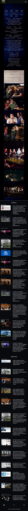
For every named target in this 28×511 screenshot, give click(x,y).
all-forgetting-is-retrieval (14, 49)
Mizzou (9, 27)
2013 (16, 15)
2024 (6, 10)
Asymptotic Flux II (14, 60)
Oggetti (18, 65)
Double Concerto (14, 61)
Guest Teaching (14, 36)
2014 (11, 15)
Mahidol (20, 38)
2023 (11, 10)
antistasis (10, 65)
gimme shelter (14, 54)
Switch (8, 18)
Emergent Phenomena (14, 42)
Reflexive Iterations (14, 50)
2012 (21, 15)
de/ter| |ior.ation (14, 64)
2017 (21, 12)
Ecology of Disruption (14, 40)
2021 (22, 10)
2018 (16, 12)
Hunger (11, 53)
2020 (6, 12)
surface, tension (14, 47)
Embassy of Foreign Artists (14, 31)
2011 (11, 16)
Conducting (18, 35)
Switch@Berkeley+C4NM (14, 23)
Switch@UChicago (14, 20)
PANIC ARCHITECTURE (14, 45)
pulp (17, 53)
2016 (14, 13)
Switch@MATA (17, 18)
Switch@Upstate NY (14, 24)
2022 (16, 10)
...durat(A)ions (14, 63)
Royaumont (14, 32)
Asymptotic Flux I (14, 58)
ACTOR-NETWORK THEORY (14, 46)
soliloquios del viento (14, 43)
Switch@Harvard (14, 21)
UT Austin (9, 28)
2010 (16, 16)
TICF (20, 27)
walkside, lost (14, 56)
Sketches (9, 35)
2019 (11, 12)
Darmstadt (18, 28)
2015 (6, 15)
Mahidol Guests (10, 38)
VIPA (15, 27)
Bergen (14, 30)
